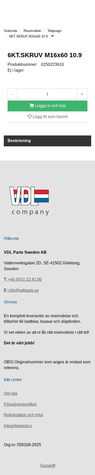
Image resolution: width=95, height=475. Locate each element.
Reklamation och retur (23, 415)
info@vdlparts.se (23, 290)
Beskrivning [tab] (19, 140)
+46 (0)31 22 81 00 (24, 279)
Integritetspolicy (18, 426)
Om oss (10, 393)
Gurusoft (47, 465)
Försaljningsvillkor (20, 404)
